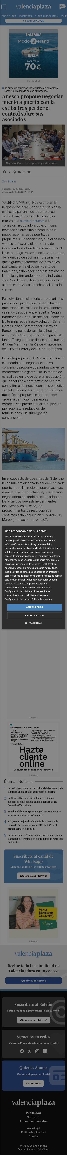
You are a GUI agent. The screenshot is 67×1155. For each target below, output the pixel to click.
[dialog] (33, 577)
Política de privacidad (42, 599)
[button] (33, 623)
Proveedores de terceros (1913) (31, 564)
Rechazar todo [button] (34, 615)
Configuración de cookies (18, 599)
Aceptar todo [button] (34, 607)
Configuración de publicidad (19, 591)
